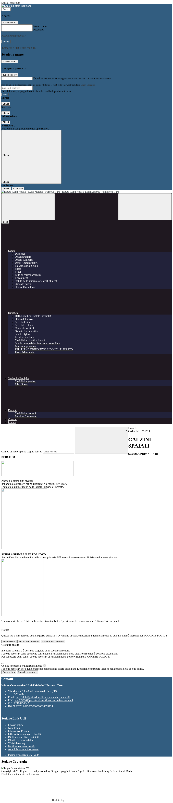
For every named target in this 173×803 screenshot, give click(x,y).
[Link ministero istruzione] (16, 5)
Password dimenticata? (13, 35)
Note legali (14, 728)
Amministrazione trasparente (23, 749)
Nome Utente (40, 26)
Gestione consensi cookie (21, 746)
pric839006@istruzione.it (43, 697)
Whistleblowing (16, 743)
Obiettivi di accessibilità (20, 740)
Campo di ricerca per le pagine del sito (21, 451)
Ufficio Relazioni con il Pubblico (25, 734)
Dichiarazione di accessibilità (23, 737)
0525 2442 (18, 694)
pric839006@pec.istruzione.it (44, 700)
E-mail (36, 78)
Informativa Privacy (18, 731)
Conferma (18, 188)
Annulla (6, 188)
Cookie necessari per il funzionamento (22, 665)
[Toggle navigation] (28, 206)
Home (131, 428)
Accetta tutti (53, 641)
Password (38, 29)
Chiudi (6, 104)
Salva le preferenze (27, 672)
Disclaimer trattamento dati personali (20, 774)
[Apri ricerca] (145, 206)
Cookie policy (15, 725)
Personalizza (9, 641)
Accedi (6, 9)
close (5, 222)
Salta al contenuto (10, 2)
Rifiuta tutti (29, 641)
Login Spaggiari (88, 85)
